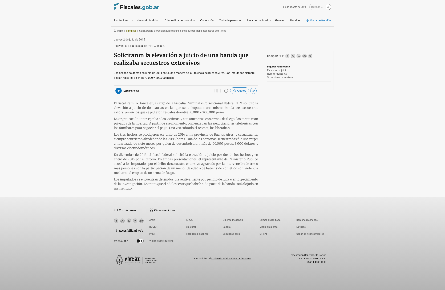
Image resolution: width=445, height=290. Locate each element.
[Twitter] (122, 221)
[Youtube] (129, 221)
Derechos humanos (307, 220)
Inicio (120, 30)
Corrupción (207, 20)
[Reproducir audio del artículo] (118, 91)
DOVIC (152, 226)
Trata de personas (230, 20)
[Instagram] (135, 221)
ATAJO (189, 220)
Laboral (227, 226)
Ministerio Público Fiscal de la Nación (231, 258)
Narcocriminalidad (148, 20)
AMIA (152, 220)
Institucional (121, 20)
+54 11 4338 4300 (316, 262)
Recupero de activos (197, 233)
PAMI (152, 233)
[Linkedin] (141, 221)
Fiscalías (294, 20)
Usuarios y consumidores (310, 233)
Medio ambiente (269, 226)
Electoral (191, 226)
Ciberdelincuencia (233, 220)
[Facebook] (116, 221)
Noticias (301, 226)
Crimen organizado (270, 220)
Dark (140, 242)
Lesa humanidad (257, 20)
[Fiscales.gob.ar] (136, 7)
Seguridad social (232, 233)
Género (279, 20)
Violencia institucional (161, 240)
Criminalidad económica (180, 20)
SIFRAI (263, 233)
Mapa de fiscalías (320, 20)
